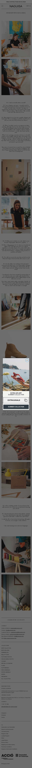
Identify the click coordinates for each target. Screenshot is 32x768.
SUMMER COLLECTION (16, 407)
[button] (16, 400)
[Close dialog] (27, 360)
